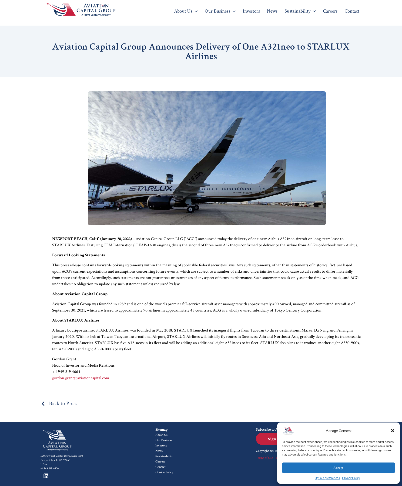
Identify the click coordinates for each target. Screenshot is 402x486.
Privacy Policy (351, 478)
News (159, 451)
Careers (160, 461)
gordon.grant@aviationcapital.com (80, 378)
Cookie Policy (164, 472)
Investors (161, 445)
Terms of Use (264, 458)
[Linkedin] (45, 476)
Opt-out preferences (327, 478)
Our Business (163, 440)
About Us (161, 435)
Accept (338, 468)
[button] (392, 430)
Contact (160, 467)
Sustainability (164, 456)
